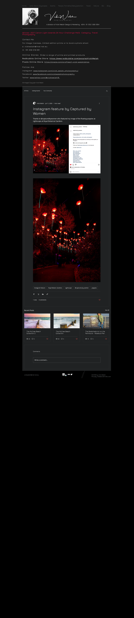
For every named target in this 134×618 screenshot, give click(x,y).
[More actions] (99, 103)
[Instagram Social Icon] (63, 374)
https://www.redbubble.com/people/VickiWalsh (74, 58)
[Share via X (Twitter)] (38, 294)
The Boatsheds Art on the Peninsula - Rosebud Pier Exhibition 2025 (95, 332)
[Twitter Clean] (71, 374)
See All (107, 310)
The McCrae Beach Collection (63, 332)
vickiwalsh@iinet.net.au (36, 46)
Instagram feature (39, 288)
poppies (94, 288)
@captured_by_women (82, 288)
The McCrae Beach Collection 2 (33, 332)
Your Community (47, 90)
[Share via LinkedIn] (43, 294)
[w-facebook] (66, 376)
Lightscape (68, 288)
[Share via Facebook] (34, 294)
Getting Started (36, 90)
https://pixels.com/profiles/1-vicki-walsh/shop (66, 62)
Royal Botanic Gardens (55, 288)
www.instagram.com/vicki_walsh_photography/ (55, 71)
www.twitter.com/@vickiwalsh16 (45, 78)
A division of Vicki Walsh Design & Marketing (63, 24)
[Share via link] (47, 294)
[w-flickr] (69, 374)
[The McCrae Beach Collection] (67, 321)
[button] (107, 91)
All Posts (26, 90)
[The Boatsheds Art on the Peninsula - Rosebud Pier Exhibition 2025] (96, 321)
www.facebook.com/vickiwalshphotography (54, 74)
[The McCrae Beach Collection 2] (37, 321)
